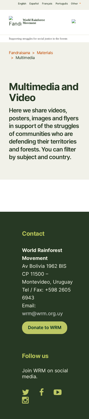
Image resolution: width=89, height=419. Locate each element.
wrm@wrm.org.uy (42, 313)
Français (47, 3)
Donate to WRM (44, 327)
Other (75, 3)
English (22, 3)
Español (34, 3)
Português (62, 3)
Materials (45, 52)
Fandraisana (19, 52)
